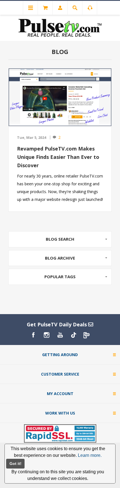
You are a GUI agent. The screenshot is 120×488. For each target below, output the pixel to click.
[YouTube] (60, 335)
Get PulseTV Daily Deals (57, 324)
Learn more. (90, 455)
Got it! (15, 463)
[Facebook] (33, 335)
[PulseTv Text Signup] (86, 335)
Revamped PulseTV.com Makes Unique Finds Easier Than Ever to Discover (58, 157)
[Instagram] (46, 335)
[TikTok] (73, 335)
